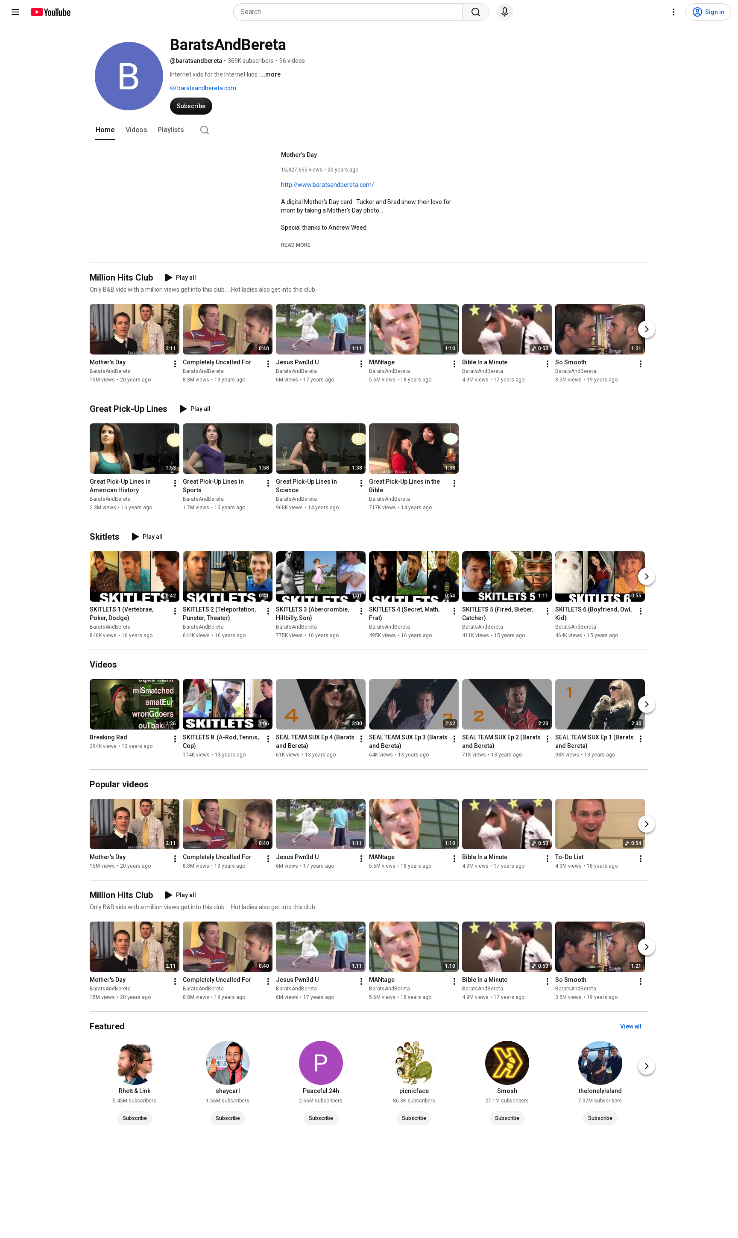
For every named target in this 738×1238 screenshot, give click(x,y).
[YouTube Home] (50, 12)
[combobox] (350, 12)
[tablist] (369, 130)
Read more (295, 245)
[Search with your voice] (504, 12)
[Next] (646, 329)
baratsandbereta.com (206, 88)
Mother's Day (299, 154)
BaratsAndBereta (110, 371)
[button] (295, 244)
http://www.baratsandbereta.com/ (327, 184)
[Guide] (15, 12)
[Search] (475, 12)
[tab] (105, 130)
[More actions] (175, 363)
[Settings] (673, 12)
